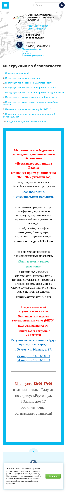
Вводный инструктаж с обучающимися (26, 121)
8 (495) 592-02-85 (38, 46)
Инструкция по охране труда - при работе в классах (31, 97)
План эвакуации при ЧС (17, 73)
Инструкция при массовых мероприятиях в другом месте (34, 92)
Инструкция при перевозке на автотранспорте (29, 82)
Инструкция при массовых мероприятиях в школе (30, 87)
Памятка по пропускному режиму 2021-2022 (28, 109)
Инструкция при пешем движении (22, 78)
